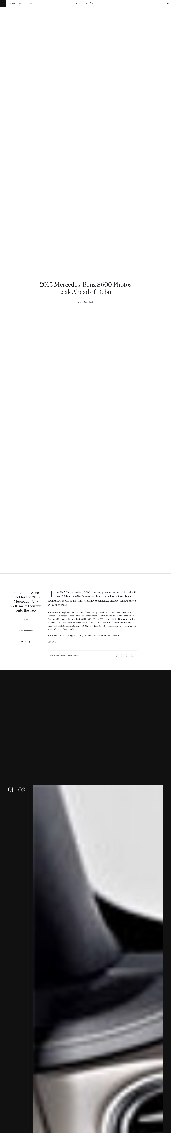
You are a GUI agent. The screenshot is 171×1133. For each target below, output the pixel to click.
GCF (54, 642)
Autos (56, 655)
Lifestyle (23, 3)
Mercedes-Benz (66, 655)
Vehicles (13, 3)
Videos (32, 3)
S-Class (76, 655)
